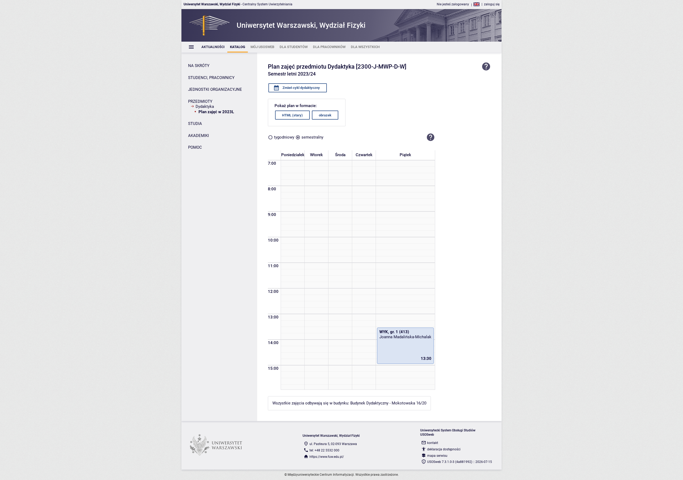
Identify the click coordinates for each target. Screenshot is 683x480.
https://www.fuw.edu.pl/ (326, 457)
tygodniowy (284, 137)
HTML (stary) (292, 115)
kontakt (432, 443)
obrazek (325, 115)
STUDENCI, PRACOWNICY (211, 77)
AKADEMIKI (198, 135)
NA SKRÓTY (198, 65)
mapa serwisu (437, 456)
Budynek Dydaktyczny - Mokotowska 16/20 (388, 403)
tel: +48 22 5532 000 (324, 450)
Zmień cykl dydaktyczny (301, 88)
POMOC (195, 147)
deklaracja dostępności (443, 449)
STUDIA (195, 123)
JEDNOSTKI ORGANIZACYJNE (215, 89)
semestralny (312, 137)
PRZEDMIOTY (200, 101)
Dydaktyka (205, 106)
